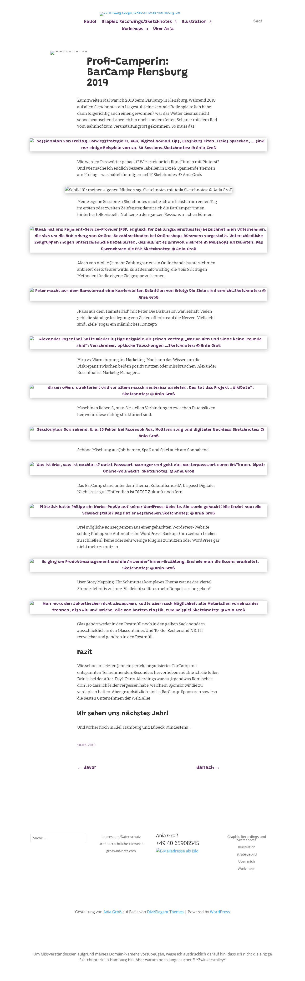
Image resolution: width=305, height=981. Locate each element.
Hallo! (90, 22)
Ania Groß (112, 911)
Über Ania (163, 29)
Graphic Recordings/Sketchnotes (137, 22)
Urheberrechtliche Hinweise (121, 844)
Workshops (132, 29)
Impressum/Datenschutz (121, 837)
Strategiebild (246, 854)
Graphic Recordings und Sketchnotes (246, 838)
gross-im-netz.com (121, 851)
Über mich (246, 862)
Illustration (194, 22)
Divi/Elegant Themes (165, 911)
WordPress (220, 911)
